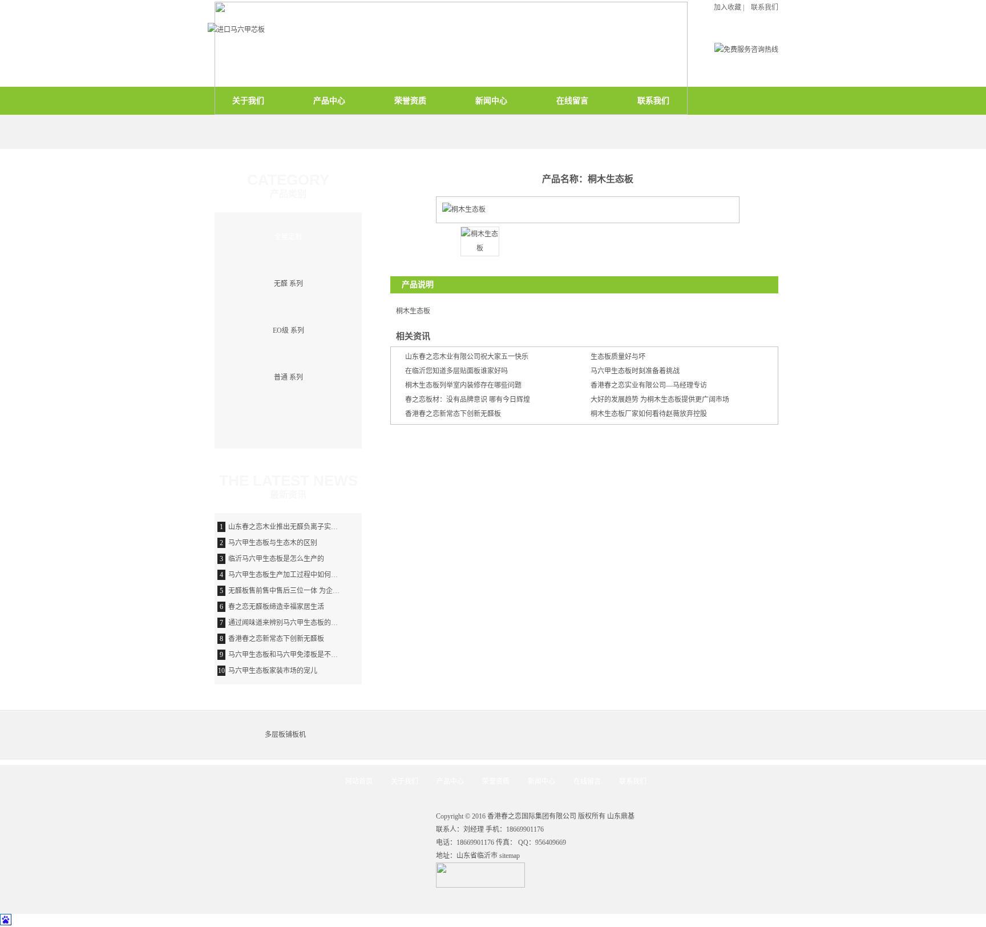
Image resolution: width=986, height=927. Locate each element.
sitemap (509, 856)
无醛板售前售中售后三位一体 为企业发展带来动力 (304, 591)
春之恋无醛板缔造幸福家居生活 (276, 607)
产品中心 (450, 781)
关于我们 (404, 781)
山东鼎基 (621, 816)
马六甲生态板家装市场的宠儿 (272, 671)
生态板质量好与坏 (618, 357)
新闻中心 (541, 781)
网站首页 (359, 781)
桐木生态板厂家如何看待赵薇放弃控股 (649, 414)
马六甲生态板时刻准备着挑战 (635, 371)
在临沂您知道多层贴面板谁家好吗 (456, 371)
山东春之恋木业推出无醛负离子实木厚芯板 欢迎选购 (307, 527)
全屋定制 (288, 237)
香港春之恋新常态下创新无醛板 (453, 414)
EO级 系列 (288, 330)
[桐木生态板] (479, 248)
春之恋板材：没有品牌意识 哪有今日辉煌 (467, 400)
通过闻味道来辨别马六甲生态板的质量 (286, 623)
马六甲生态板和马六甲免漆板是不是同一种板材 (300, 655)
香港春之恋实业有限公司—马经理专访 (649, 385)
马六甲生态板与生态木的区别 (272, 543)
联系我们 (632, 781)
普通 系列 (288, 377)
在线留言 (587, 781)
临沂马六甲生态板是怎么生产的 (276, 559)
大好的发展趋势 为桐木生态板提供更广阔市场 (660, 400)
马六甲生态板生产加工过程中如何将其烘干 (293, 575)
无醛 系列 (288, 284)
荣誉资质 (496, 781)
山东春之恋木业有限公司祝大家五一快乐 (466, 357)
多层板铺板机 (285, 735)
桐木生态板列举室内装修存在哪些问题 (463, 385)
